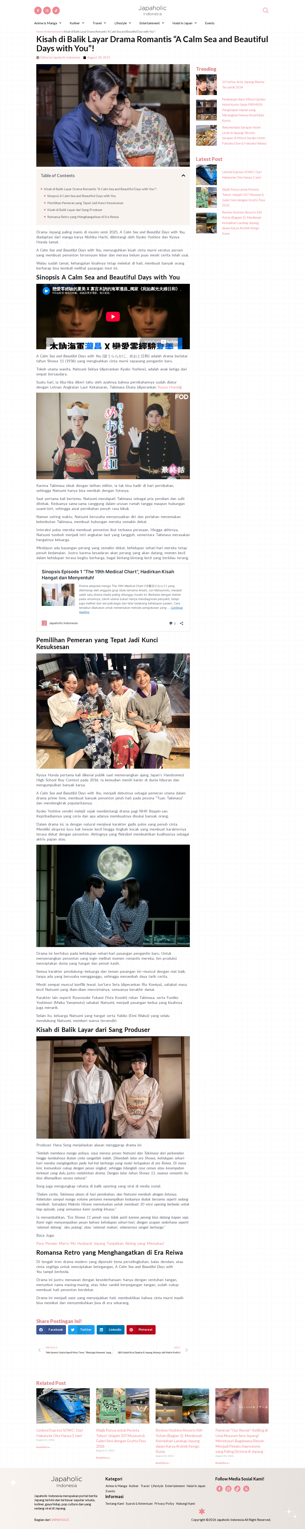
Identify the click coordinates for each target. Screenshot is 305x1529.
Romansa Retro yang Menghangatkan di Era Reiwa (83, 217)
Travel (97, 23)
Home (39, 31)
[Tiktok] (56, 10)
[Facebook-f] (38, 10)
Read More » (43, 1447)
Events (210, 23)
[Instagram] (47, 10)
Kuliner (75, 23)
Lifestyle (121, 23)
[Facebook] (219, 1489)
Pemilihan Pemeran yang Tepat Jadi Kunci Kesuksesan (85, 203)
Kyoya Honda (169, 387)
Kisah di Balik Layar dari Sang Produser (74, 210)
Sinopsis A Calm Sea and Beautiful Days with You (81, 196)
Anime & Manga (45, 23)
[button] (183, 175)
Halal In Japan (182, 23)
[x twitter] (246, 1489)
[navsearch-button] (265, 10)
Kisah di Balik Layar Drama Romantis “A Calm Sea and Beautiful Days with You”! (100, 189)
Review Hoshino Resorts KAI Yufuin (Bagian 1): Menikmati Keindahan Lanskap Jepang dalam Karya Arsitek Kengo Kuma (179, 1441)
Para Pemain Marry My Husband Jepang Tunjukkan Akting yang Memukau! (100, 1243)
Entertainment (149, 23)
